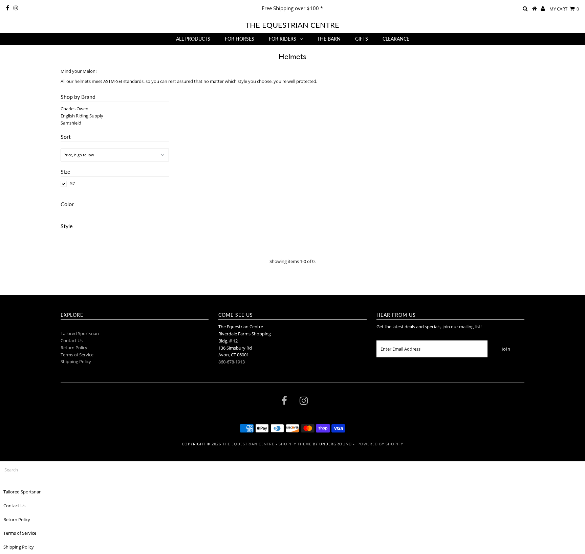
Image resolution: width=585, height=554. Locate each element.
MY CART (564, 9)
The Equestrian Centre (292, 24)
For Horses (239, 39)
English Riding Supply (82, 116)
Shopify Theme (295, 443)
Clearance (396, 39)
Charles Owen (74, 109)
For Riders (282, 39)
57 (72, 183)
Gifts (361, 39)
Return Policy (74, 348)
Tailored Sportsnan (80, 333)
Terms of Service (77, 355)
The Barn (329, 39)
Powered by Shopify (380, 443)
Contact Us (72, 340)
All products (193, 39)
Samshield (71, 123)
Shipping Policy (76, 361)
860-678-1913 (231, 362)
